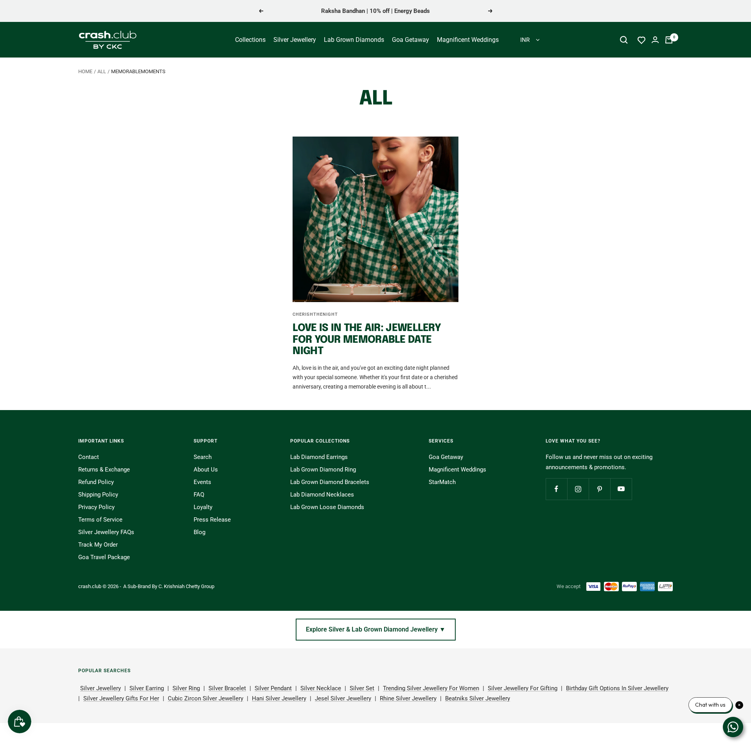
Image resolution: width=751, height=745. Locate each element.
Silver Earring (146, 688)
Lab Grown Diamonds (354, 39)
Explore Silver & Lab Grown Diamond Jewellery (376, 629)
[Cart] (669, 39)
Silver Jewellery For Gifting (522, 688)
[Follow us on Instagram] (578, 489)
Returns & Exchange (104, 469)
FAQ (199, 494)
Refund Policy (96, 482)
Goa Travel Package (104, 557)
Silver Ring (186, 688)
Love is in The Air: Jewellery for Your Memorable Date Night (367, 339)
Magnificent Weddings (468, 39)
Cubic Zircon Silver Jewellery (205, 698)
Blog (199, 532)
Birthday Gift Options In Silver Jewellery (617, 688)
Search (203, 457)
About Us (206, 469)
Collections (250, 39)
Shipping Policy (98, 494)
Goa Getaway (410, 39)
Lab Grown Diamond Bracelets (329, 482)
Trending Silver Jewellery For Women (431, 688)
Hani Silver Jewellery (279, 698)
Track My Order (98, 544)
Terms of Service (100, 519)
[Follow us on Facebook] (556, 489)
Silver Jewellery (294, 39)
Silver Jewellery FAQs (106, 532)
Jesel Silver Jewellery (343, 698)
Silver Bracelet (227, 688)
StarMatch (442, 482)
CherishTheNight (315, 314)
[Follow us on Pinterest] (599, 489)
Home (85, 71)
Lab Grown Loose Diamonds (327, 507)
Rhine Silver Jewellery (408, 698)
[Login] (655, 39)
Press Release (212, 519)
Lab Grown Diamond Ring (323, 469)
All (101, 71)
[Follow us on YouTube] (621, 489)
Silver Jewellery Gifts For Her (121, 698)
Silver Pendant (273, 688)
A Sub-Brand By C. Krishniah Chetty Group (168, 586)
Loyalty (203, 507)
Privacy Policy (96, 507)
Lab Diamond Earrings (319, 457)
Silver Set (362, 688)
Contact (88, 457)
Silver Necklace (320, 688)
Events (202, 482)
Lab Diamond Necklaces (322, 494)
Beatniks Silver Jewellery (477, 698)
